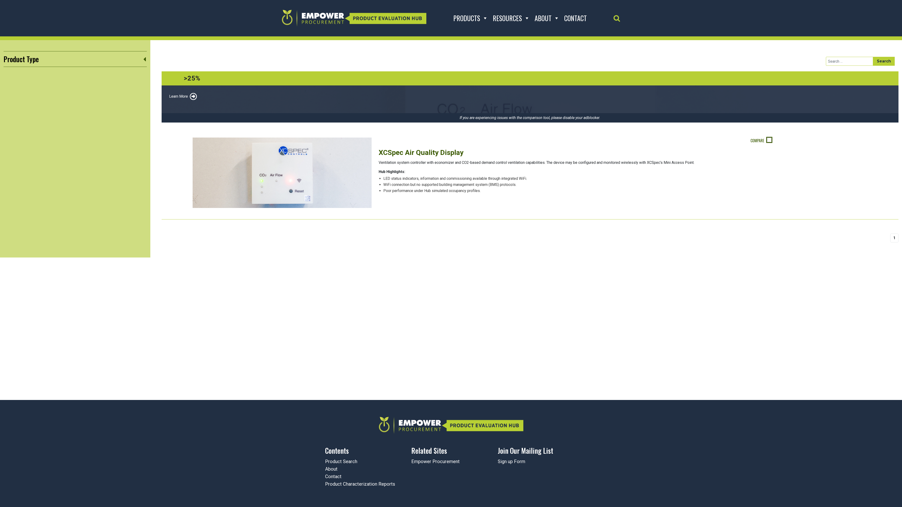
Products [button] (466, 18)
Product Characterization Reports (360, 484)
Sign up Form (511, 461)
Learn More (178, 96)
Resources (507, 18)
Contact (575, 18)
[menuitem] (537, 462)
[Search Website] (617, 18)
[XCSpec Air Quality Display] (282, 172)
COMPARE (757, 140)
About (543, 18)
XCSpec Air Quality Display (421, 152)
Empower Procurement (435, 461)
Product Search (341, 461)
